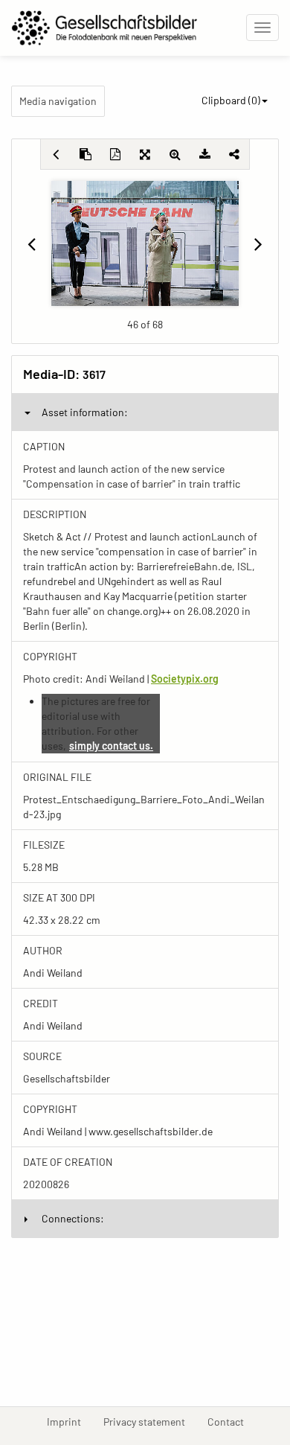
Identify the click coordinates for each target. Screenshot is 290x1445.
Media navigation (58, 101)
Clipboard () (231, 100)
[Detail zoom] (175, 154)
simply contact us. (111, 745)
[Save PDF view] (115, 154)
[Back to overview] (56, 154)
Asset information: (85, 412)
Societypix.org (185, 678)
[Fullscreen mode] (145, 154)
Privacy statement (149, 1421)
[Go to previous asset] (31, 243)
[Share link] (234, 154)
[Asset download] (204, 154)
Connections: (73, 1218)
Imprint (69, 1421)
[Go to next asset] (258, 243)
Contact (231, 1421)
